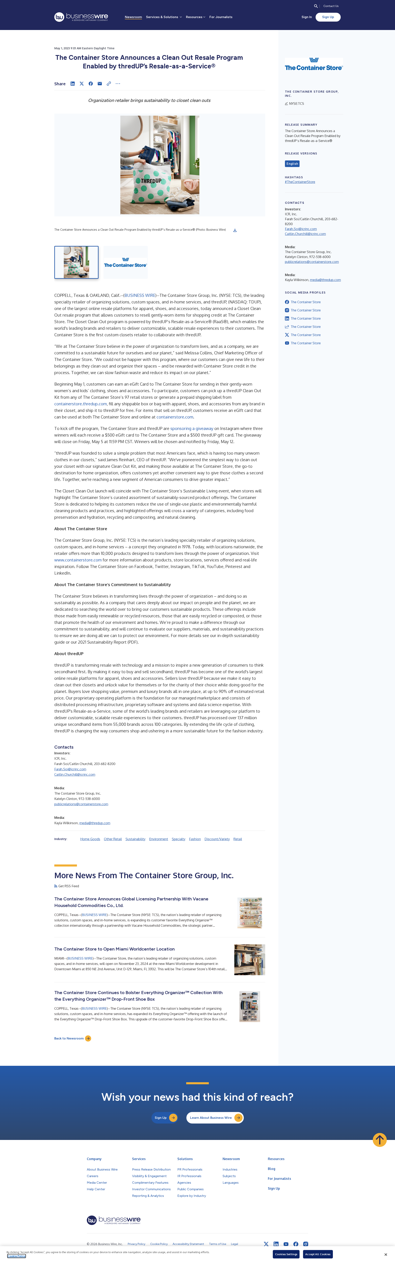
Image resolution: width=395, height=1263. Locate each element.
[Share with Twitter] (81, 83)
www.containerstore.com (78, 559)
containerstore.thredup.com (80, 403)
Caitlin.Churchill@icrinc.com (74, 774)
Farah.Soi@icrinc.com (70, 769)
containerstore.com (175, 416)
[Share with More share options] (118, 83)
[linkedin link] (276, 1244)
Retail (238, 839)
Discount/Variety (217, 839)
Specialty (178, 839)
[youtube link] (285, 1244)
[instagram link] (305, 1244)
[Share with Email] (99, 83)
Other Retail (113, 839)
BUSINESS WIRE (139, 295)
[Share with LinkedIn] (72, 83)
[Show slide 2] (125, 262)
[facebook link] (295, 1244)
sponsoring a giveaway (191, 428)
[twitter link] (266, 1244)
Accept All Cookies (317, 1254)
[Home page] (81, 17)
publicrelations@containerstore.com (81, 804)
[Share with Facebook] (90, 83)
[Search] (316, 6)
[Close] (386, 1254)
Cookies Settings (286, 1254)
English (292, 164)
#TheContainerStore (300, 182)
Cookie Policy (17, 1256)
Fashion (195, 839)
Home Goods (90, 839)
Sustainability (135, 839)
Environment (158, 839)
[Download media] (234, 230)
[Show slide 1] (76, 262)
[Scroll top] (380, 1140)
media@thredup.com (94, 823)
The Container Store (306, 302)
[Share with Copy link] (109, 83)
